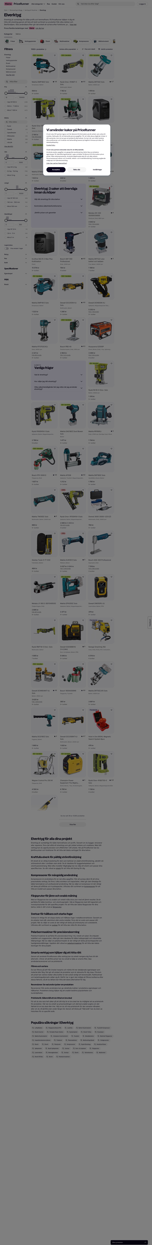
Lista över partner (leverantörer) (56, 163)
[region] (76, 150)
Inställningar (97, 170)
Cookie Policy (50, 145)
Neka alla (76, 170)
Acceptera (56, 170)
